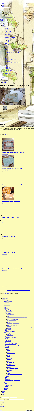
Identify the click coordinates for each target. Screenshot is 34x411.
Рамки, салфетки (9, 370)
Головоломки (7, 302)
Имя (1, 397)
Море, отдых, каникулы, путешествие (12, 368)
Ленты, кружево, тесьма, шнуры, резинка (11, 50)
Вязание (3, 392)
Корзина (3, 5)
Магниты (6, 63)
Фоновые (8, 373)
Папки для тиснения (8, 35)
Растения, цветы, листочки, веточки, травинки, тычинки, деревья (16, 324)
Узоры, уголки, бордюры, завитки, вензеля (13, 323)
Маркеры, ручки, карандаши (8, 38)
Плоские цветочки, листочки (11, 353)
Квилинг (3, 74)
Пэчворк (3, 390)
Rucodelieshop (4, 82)
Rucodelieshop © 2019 (3, 406)
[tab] (18, 122)
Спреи (6, 60)
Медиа (5, 56)
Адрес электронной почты (4, 399)
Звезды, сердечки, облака (10, 314)
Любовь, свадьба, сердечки (11, 315)
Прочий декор (7, 53)
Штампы (6, 69)
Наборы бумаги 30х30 (10, 335)
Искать (1, 18)
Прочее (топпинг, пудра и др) (9, 378)
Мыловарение (4, 75)
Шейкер (8, 361)
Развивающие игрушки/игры (8, 301)
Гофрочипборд (9, 359)
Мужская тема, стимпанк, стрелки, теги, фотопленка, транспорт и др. (17, 317)
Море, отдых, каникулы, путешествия (12, 319)
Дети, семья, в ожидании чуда (11, 362)
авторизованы (7, 293)
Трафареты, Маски (8, 36)
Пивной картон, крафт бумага (9, 45)
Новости (3, 404)
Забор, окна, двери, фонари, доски (12, 325)
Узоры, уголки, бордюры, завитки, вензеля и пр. (14, 372)
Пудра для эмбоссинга (8, 68)
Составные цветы (9, 328)
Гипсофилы (8, 350)
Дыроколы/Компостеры (8, 32)
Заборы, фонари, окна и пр (11, 363)
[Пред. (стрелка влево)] (0, 410)
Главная (1, 20)
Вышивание (3, 391)
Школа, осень (9, 326)
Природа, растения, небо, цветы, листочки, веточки (14, 374)
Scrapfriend (6, 134)
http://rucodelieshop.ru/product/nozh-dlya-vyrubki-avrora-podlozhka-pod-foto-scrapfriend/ (18, 290)
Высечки (6, 49)
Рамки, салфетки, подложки (11, 321)
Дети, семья (8, 322)
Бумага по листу (7, 42)
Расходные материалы (7, 61)
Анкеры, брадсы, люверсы (9, 48)
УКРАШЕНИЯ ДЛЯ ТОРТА (6, 298)
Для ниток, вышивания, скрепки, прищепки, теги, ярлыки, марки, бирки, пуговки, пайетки (20, 327)
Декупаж (3, 71)
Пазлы (4, 304)
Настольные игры (6, 303)
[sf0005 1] (5, 114)
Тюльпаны (8, 356)
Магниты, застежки (8, 381)
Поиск (9, 7)
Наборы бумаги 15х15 (10, 40)
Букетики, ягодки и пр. (10, 348)
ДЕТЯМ (3, 25)
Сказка (8, 371)
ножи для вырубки (3, 120)
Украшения (5, 46)
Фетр (6, 65)
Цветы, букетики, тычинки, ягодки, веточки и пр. (12, 54)
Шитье (3, 79)
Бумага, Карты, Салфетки (7, 388)
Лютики (8, 351)
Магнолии (8, 352)
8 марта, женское (9, 318)
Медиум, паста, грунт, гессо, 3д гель (10, 59)
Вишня (8, 349)
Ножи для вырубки (8, 34)
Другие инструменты (8, 31)
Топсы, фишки (7, 347)
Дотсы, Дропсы (7, 57)
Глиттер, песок (7, 376)
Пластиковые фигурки (8, 51)
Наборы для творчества (7, 305)
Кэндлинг (3, 77)
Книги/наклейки (6, 300)
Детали (3, 122)
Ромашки (8, 354)
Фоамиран (6, 66)
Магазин (3, 3)
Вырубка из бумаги (8, 47)
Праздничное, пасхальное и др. (11, 320)
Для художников (4, 78)
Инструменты (6, 28)
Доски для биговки (8, 30)
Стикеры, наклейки (8, 341)
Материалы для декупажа (7, 73)
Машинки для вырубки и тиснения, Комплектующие (12, 33)
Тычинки (8, 355)
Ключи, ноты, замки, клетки (11, 365)
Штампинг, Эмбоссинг (7, 67)
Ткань (4, 64)
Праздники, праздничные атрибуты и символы (13, 360)
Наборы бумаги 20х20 (10, 41)
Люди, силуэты (9, 367)
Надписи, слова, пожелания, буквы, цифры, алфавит (14, 369)
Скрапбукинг (4, 26)
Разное (8, 316)
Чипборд (6, 55)
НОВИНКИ (3, 24)
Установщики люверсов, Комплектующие (11, 37)
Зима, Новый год (9, 364)
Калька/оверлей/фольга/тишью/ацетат (10, 44)
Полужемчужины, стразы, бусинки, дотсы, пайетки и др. (13, 52)
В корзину (6, 154)
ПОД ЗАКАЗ (7, 29)
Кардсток (6, 338)
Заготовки (6, 43)
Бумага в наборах (7, 39)
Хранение (5, 27)
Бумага (5, 332)
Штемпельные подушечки (9, 70)
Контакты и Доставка (5, 4)
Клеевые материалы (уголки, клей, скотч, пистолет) (12, 62)
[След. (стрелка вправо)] (1, 410)
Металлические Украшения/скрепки (10, 344)
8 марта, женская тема (10, 358)
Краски (6, 58)
